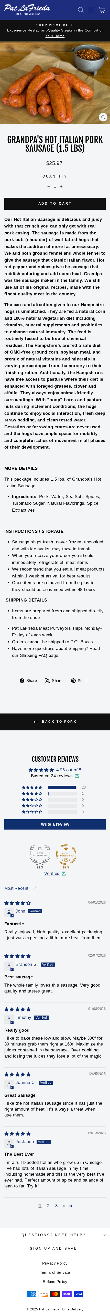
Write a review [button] (55, 824)
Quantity (55, 176)
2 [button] (48, 1205)
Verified (51, 873)
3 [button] (56, 1205)
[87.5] (66, 854)
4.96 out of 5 (68, 770)
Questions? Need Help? (53, 1235)
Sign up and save (54, 1248)
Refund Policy (55, 1281)
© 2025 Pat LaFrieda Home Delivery (55, 1309)
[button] (32, 787)
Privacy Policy (55, 1263)
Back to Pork (58, 721)
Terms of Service (55, 1272)
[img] (17, 903)
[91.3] (40, 854)
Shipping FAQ (33, 655)
